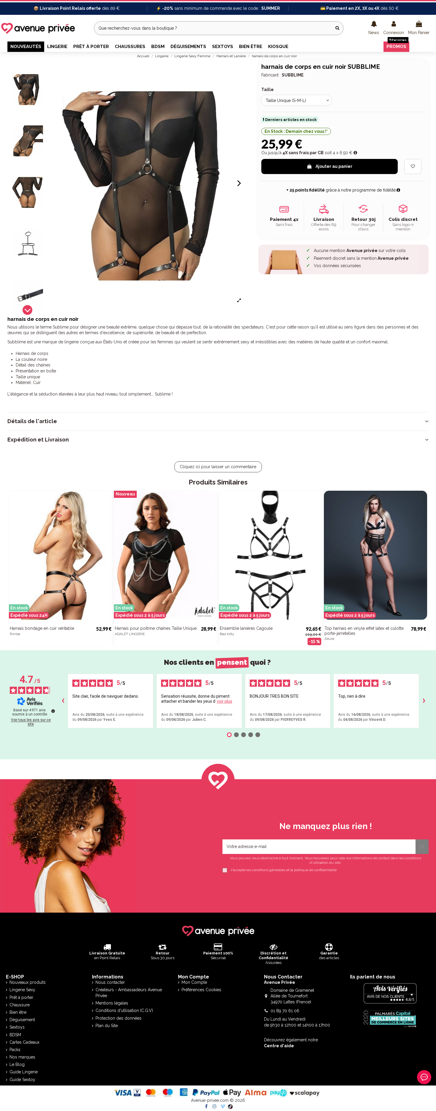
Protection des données (118, 1018)
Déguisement (22, 1019)
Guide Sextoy (22, 1079)
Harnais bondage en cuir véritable (42, 628)
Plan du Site (107, 1025)
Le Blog (17, 1064)
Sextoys (17, 1027)
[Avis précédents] (63, 701)
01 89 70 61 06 (284, 1010)
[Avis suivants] (424, 701)
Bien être (17, 1012)
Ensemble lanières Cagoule (246, 628)
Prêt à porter (21, 997)
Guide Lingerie (23, 1071)
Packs (14, 1049)
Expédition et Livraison (38, 440)
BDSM (15, 1034)
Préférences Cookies (201, 989)
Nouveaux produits (27, 982)
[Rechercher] (337, 28)
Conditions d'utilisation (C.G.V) (124, 1010)
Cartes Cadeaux (24, 1042)
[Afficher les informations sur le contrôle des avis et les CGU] (53, 711)
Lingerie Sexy (22, 989)
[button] (373, 28)
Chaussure (19, 1004)
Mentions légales (112, 1003)
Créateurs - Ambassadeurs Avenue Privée (129, 992)
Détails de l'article (32, 421)
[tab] (218, 421)
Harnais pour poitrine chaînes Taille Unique (156, 628)
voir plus (224, 701)
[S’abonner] (422, 846)
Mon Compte (194, 982)
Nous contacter (110, 982)
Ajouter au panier (334, 166)
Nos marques (22, 1057)
